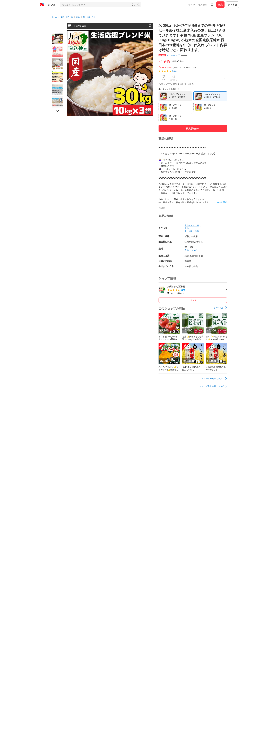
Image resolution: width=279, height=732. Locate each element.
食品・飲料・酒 (66, 17)
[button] (133, 4)
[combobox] (100, 4)
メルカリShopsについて (213, 378)
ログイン (191, 4)
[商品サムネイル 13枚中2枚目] (57, 51)
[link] (220, 307)
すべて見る (219, 307)
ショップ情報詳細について (211, 386)
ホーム (54, 17)
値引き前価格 (172, 55)
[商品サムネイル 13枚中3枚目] (57, 64)
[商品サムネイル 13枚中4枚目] (57, 76)
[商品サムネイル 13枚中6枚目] (57, 101)
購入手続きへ (192, 128)
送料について (191, 250)
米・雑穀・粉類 (89, 17)
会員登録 (202, 4)
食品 (78, 17)
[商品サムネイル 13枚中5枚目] (57, 89)
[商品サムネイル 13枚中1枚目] (57, 38)
